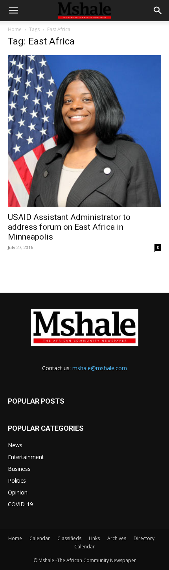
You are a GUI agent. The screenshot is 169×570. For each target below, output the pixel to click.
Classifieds (69, 538)
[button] (13, 10)
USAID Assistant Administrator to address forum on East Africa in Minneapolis (69, 227)
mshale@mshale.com (99, 368)
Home (15, 29)
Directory (144, 538)
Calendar (39, 538)
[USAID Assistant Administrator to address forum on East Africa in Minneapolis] (84, 131)
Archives (116, 538)
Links (94, 538)
